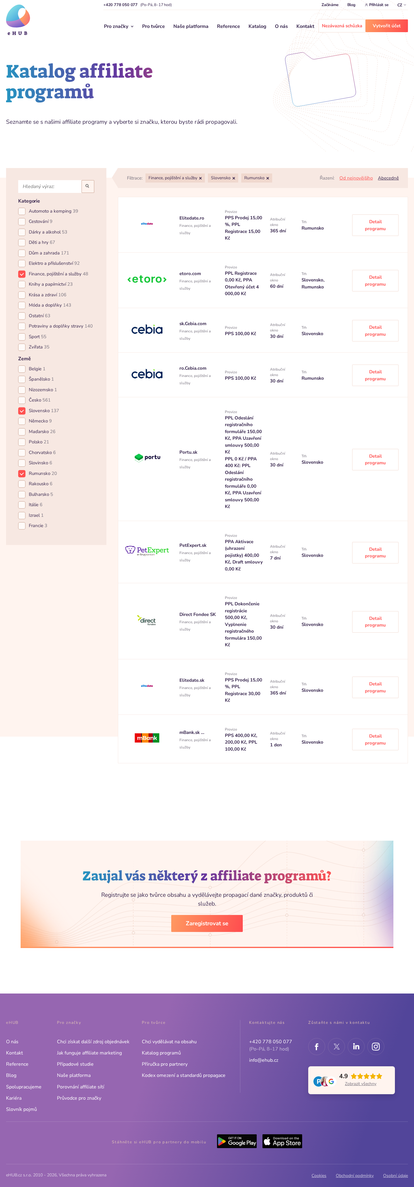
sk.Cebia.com (192, 324)
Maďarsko (42, 432)
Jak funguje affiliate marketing (89, 1053)
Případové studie (75, 1064)
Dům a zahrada (49, 253)
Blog (351, 5)
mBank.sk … (191, 732)
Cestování (40, 221)
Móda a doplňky (50, 305)
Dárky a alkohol (48, 232)
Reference (228, 26)
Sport (37, 337)
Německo (40, 421)
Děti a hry (42, 242)
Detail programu (375, 225)
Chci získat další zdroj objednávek (93, 1041)
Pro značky (116, 26)
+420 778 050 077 (120, 5)
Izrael (36, 515)
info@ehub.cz (263, 1060)
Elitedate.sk (191, 680)
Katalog (257, 26)
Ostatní (39, 316)
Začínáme (330, 5)
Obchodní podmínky (355, 1176)
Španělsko (41, 379)
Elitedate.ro (191, 218)
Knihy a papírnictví (51, 284)
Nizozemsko (43, 390)
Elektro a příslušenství (54, 263)
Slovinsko (40, 463)
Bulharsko (41, 494)
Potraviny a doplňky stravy (61, 326)
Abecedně (388, 178)
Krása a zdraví (47, 295)
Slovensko (44, 411)
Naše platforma (191, 26)
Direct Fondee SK (197, 614)
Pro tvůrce (153, 26)
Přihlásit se (379, 5)
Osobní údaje (395, 1176)
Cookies (319, 1176)
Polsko (39, 442)
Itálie (35, 505)
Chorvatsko (42, 452)
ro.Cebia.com (192, 368)
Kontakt (305, 26)
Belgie (37, 369)
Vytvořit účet (387, 26)
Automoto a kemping (53, 211)
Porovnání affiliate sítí (80, 1087)
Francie (38, 526)
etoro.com (190, 274)
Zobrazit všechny (360, 1084)
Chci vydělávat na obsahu (169, 1041)
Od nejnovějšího (356, 178)
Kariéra (14, 1098)
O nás (281, 26)
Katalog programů (161, 1053)
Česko (40, 400)
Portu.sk (188, 452)
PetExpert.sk (192, 545)
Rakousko (40, 484)
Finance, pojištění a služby (58, 274)
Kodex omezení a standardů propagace (183, 1075)
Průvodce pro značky (79, 1098)
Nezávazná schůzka (342, 26)
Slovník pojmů (21, 1109)
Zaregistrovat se (207, 923)
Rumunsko (43, 473)
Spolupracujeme (24, 1087)
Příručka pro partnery (165, 1064)
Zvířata (39, 347)
